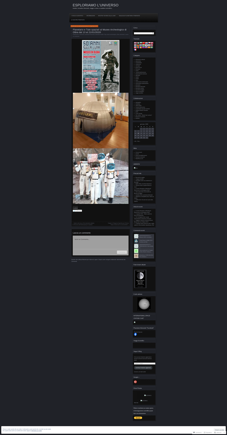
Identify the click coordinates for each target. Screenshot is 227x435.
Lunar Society (138, 113)
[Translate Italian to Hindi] (143, 45)
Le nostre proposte (78, 20)
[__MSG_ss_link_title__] (144, 310)
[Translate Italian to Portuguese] (138, 48)
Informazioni (90, 15)
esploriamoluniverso (83, 26)
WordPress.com (139, 158)
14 (138, 133)
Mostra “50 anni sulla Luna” (107, 15)
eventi (136, 70)
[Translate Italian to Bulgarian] (141, 43)
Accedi (137, 154)
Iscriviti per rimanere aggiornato (143, 367)
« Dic (135, 141)
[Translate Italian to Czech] (149, 43)
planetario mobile (99, 34)
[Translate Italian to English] (135, 43)
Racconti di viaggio (140, 177)
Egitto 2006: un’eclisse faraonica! (143, 183)
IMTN (136, 112)
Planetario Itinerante (138, 332)
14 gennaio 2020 (93, 26)
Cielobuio (137, 104)
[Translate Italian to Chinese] (143, 43)
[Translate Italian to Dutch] (135, 45)
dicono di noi (138, 67)
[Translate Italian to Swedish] (151, 48)
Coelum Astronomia (140, 107)
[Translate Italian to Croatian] (146, 43)
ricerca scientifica (139, 91)
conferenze (138, 64)
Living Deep (142, 240)
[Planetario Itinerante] (135, 335)
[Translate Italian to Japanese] (146, 45)
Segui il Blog (138, 351)
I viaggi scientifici (77, 15)
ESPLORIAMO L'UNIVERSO (95, 5)
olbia (118, 34)
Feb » (138, 141)
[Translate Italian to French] (135, 50)
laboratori (137, 75)
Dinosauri (137, 69)
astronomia (138, 61)
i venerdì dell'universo (140, 72)
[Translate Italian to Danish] (152, 43)
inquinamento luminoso (141, 74)
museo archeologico (111, 34)
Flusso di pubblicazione (141, 155)
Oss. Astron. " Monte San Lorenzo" (143, 115)
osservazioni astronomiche (141, 83)
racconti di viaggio (139, 89)
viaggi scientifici (139, 93)
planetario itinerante (90, 34)
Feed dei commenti (140, 157)
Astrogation (138, 102)
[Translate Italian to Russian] (143, 48)
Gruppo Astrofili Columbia (141, 110)
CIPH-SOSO (138, 105)
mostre (137, 78)
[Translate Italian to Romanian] (140, 48)
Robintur (137, 118)
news (136, 80)
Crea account (138, 152)
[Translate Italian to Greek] (140, 45)
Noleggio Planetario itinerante (129, 15)
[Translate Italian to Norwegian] (151, 45)
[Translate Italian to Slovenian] (146, 48)
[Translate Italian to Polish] (135, 48)
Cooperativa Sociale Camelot (142, 108)
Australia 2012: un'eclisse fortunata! (144, 195)
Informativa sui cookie (36, 430)
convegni (137, 66)
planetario (82, 34)
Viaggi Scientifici (139, 340)
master (137, 77)
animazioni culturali (140, 59)
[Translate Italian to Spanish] (149, 48)
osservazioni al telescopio (141, 81)
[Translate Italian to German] (138, 45)
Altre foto (136, 402)
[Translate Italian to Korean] (149, 45)
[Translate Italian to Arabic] (138, 43)
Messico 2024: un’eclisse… (146, 237)
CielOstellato (138, 62)
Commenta (122, 252)
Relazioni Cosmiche (140, 116)
